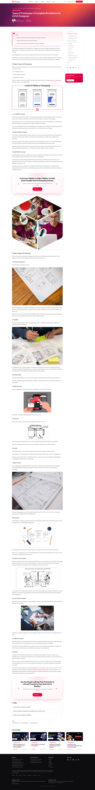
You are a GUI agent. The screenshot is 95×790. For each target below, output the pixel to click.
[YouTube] (78, 760)
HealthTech (51, 763)
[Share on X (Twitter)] (76, 68)
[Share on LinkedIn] (73, 68)
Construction (51, 767)
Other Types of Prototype (71, 40)
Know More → (15, 749)
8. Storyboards (70, 53)
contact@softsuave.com (70, 1)
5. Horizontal (70, 48)
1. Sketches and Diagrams (72, 41)
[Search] (65, 2)
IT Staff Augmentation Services (35, 760)
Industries (31, 1)
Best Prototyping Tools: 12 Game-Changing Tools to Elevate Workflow (19, 746)
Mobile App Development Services (18, 763)
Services (36, 1)
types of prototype (16, 722)
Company (42, 1)
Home (13, 8)
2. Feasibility (70, 43)
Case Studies (29, 775)
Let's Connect (79, 1)
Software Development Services (17, 762)
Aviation (50, 759)
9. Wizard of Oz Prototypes (72, 55)
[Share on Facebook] (70, 68)
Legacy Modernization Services (17, 767)
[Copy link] (67, 70)
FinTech (50, 762)
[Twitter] (70, 760)
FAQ (39, 775)
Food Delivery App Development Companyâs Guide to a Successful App (74, 746)
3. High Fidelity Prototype (72, 38)
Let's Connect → (70, 80)
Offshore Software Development (36, 759)
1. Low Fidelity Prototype (72, 35)
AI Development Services (16, 760)
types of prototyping (33, 722)
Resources (48, 1)
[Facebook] (68, 760)
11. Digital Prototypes (71, 59)
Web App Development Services (17, 765)
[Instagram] (76, 760)
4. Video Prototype (71, 47)
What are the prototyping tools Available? (22, 715)
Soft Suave (47, 786)
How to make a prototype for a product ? (22, 707)
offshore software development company (37, 669)
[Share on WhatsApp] (78, 68)
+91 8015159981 (14, 783)
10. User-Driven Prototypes (72, 57)
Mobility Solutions (16, 10)
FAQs (68, 62)
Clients (13, 775)
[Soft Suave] (16, 2)
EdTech (50, 765)
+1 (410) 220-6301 (60, 782)
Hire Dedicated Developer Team (35, 762)
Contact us (36, 189)
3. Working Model (71, 45)
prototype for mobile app (55, 80)
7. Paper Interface (71, 52)
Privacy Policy (35, 775)
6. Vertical (69, 50)
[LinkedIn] (73, 760)
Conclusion (70, 60)
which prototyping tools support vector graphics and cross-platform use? (29, 711)
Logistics (50, 760)
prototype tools (51, 641)
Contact (24, 775)
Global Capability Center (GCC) (17, 759)
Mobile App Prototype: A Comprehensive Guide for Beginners (55, 746)
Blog (54, 1)
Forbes (13, 54)
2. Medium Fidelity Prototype (73, 36)
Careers (20, 775)
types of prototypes (24, 722)
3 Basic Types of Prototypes (72, 33)
